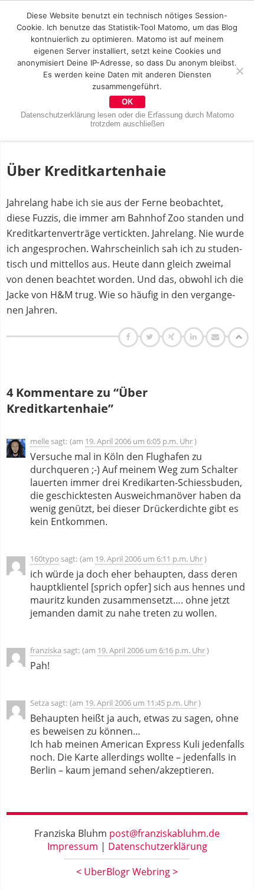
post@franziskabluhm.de (164, 833)
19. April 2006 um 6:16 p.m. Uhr (151, 650)
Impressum (72, 846)
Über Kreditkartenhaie (86, 170)
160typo (44, 558)
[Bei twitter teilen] (151, 336)
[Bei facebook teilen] (129, 336)
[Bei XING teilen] (173, 336)
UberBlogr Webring (127, 871)
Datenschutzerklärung (157, 846)
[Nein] (239, 71)
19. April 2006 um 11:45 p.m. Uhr (141, 702)
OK (127, 101)
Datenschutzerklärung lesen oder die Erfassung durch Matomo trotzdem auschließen (127, 119)
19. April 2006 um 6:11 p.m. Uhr (149, 558)
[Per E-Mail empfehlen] (217, 336)
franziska (45, 650)
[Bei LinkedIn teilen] (195, 336)
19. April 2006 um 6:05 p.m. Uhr (139, 441)
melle (39, 441)
